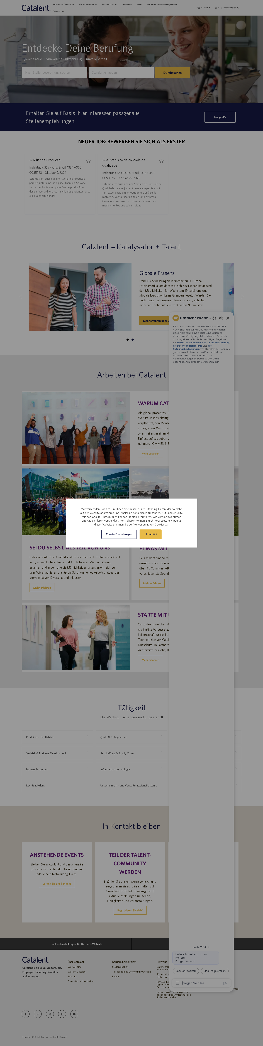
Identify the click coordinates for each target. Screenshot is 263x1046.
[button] (119, 534)
